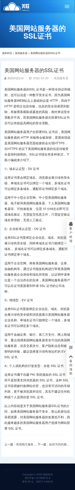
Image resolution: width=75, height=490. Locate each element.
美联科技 (7, 53)
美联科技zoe (15, 78)
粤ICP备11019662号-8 (37, 478)
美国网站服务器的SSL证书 (45, 53)
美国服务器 (21, 53)
